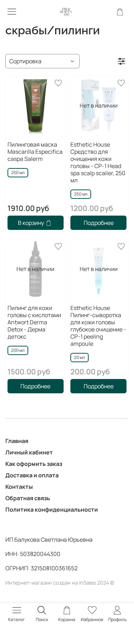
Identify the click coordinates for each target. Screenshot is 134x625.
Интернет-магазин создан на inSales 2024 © (59, 582)
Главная (16, 441)
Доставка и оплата (32, 475)
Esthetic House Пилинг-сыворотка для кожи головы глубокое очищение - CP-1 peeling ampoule (98, 326)
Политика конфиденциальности (51, 509)
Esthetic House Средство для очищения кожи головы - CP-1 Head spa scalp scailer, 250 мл (97, 162)
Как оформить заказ (33, 464)
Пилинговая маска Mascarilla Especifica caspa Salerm (35, 152)
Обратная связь (27, 498)
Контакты (19, 487)
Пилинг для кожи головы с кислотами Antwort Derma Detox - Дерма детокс (34, 322)
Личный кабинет (29, 452)
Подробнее (99, 223)
